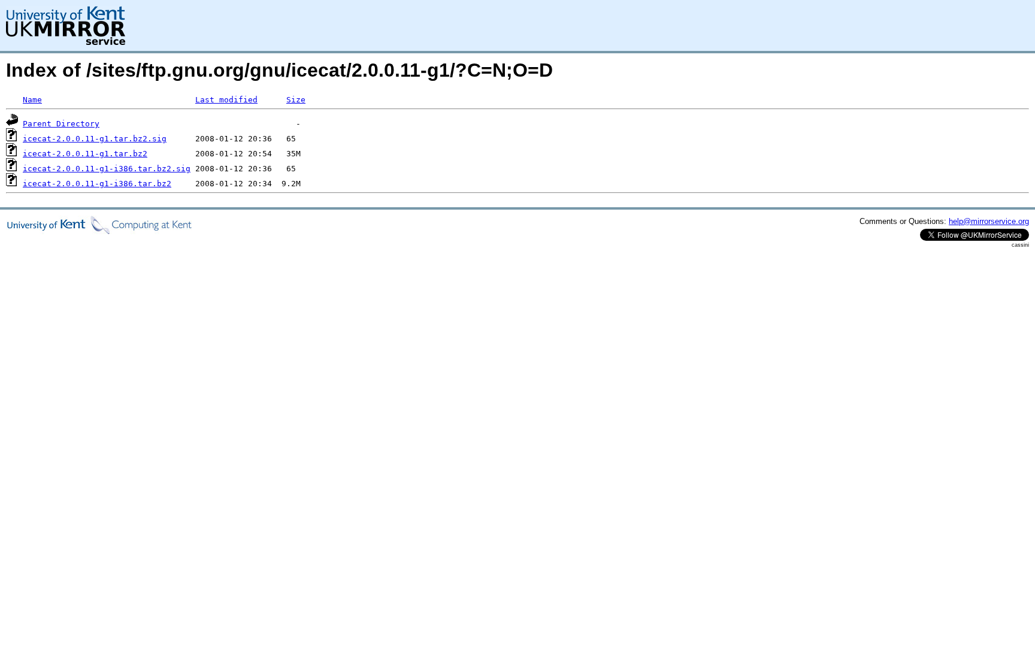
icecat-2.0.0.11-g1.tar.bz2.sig (95, 138)
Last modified (226, 99)
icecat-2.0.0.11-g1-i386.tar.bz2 (97, 183)
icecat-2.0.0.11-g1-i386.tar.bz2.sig (106, 168)
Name (32, 99)
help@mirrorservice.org (989, 221)
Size (295, 99)
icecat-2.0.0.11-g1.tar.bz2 (85, 153)
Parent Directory (61, 123)
